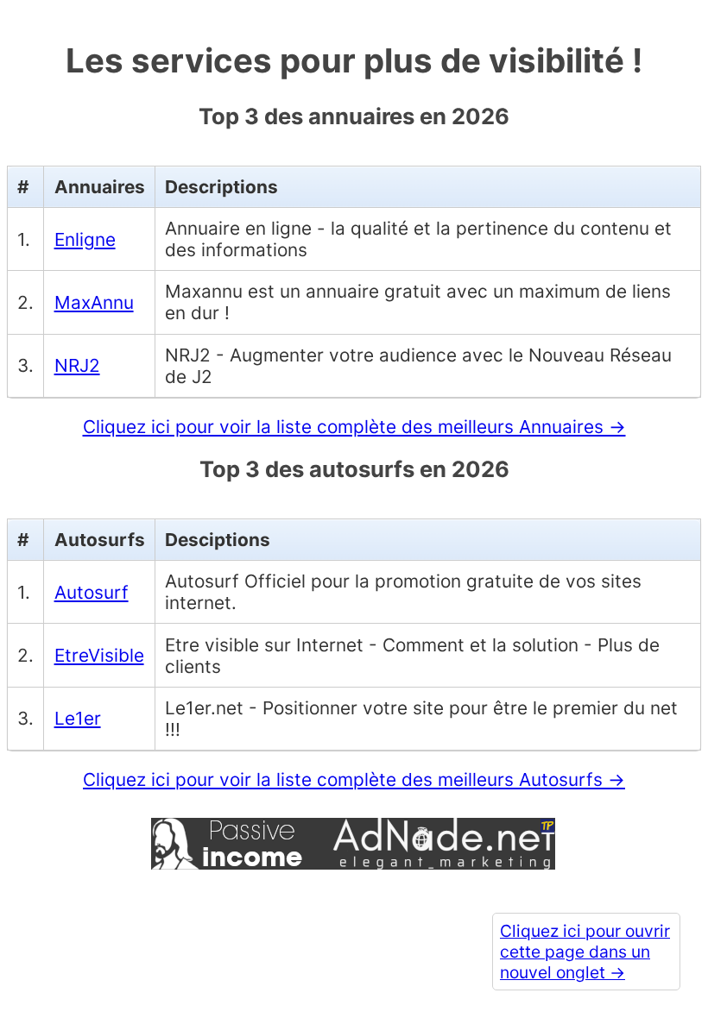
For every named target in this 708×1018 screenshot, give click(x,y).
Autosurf (91, 592)
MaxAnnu (94, 302)
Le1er (77, 718)
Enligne (85, 239)
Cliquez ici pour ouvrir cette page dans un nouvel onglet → (585, 952)
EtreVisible (99, 655)
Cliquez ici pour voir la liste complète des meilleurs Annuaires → (354, 426)
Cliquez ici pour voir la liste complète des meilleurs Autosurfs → (354, 779)
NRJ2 (77, 365)
